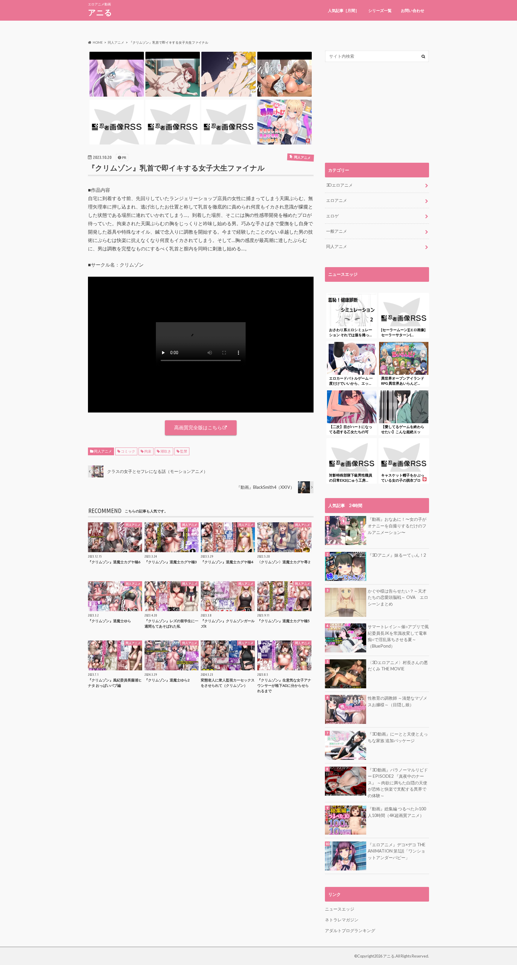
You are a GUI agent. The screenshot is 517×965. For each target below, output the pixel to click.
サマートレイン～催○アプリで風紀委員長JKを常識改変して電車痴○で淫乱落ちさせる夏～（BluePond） (398, 636)
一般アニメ (336, 231)
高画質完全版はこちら (198, 427)
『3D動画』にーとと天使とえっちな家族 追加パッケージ (398, 737)
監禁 (183, 451)
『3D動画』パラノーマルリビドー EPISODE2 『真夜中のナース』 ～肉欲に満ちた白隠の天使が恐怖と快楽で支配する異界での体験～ (398, 782)
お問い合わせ (412, 10)
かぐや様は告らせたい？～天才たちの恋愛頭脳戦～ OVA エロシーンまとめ (398, 597)
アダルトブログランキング (350, 930)
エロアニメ (336, 200)
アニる (100, 12)
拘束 (147, 451)
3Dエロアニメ (339, 185)
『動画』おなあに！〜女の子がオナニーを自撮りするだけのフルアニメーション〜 (397, 526)
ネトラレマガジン (341, 919)
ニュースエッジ (339, 908)
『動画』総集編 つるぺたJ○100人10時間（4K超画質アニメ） (397, 812)
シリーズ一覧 (380, 10)
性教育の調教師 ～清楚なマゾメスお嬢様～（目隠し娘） (397, 701)
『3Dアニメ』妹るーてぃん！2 (397, 555)
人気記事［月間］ (343, 10)
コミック (128, 451)
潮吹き (165, 451)
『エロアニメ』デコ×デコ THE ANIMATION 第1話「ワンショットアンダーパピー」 (396, 851)
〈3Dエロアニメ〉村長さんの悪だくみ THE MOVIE (398, 666)
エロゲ (332, 215)
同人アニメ (103, 451)
